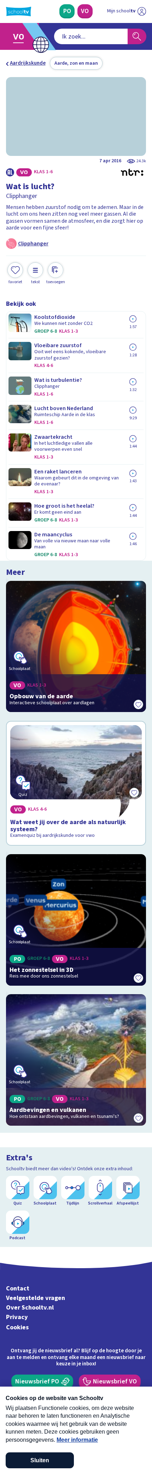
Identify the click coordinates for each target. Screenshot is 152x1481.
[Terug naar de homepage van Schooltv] (18, 11)
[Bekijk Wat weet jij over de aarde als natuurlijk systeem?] (76, 783)
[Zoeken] (137, 36)
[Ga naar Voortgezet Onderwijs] (20, 36)
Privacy (17, 1317)
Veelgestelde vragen (35, 1298)
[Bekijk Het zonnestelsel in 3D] (76, 920)
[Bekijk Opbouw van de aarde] (76, 646)
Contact (17, 1288)
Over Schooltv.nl (30, 1307)
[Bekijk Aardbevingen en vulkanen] (76, 1060)
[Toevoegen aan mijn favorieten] (138, 704)
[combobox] (91, 36)
